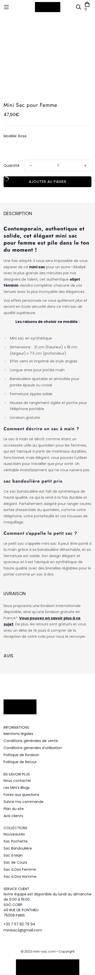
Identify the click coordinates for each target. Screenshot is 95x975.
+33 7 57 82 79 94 (19, 924)
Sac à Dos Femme (20, 869)
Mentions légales (18, 733)
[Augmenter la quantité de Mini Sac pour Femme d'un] (85, 166)
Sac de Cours (15, 862)
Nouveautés (14, 834)
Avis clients (13, 815)
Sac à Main (13, 855)
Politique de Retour (20, 761)
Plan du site (14, 808)
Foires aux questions (21, 794)
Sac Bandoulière (18, 848)
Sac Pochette (16, 841)
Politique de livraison (21, 754)
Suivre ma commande (24, 801)
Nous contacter (17, 780)
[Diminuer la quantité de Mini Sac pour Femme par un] (30, 166)
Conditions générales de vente (31, 740)
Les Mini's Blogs (17, 787)
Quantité (12, 165)
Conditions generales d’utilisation (33, 747)
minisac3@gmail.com (23, 930)
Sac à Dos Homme (20, 876)
